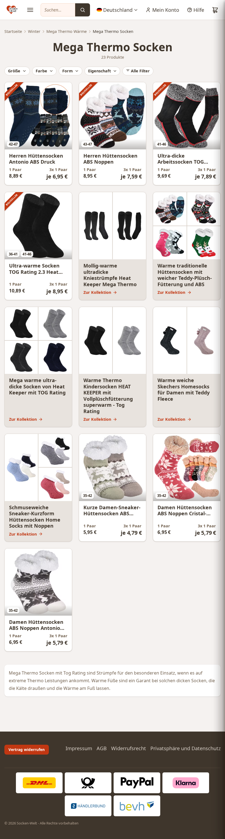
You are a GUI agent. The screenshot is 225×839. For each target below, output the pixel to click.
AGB (102, 748)
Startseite (13, 31)
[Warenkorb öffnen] (215, 10)
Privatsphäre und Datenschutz (185, 748)
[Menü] (30, 10)
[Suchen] (82, 9)
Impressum (79, 748)
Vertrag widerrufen (27, 749)
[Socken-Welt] (12, 10)
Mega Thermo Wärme (66, 31)
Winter (34, 31)
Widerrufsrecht (128, 748)
